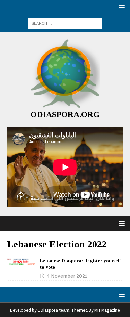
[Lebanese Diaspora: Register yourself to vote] (21, 262)
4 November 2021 (66, 276)
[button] (120, 7)
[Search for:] (65, 23)
